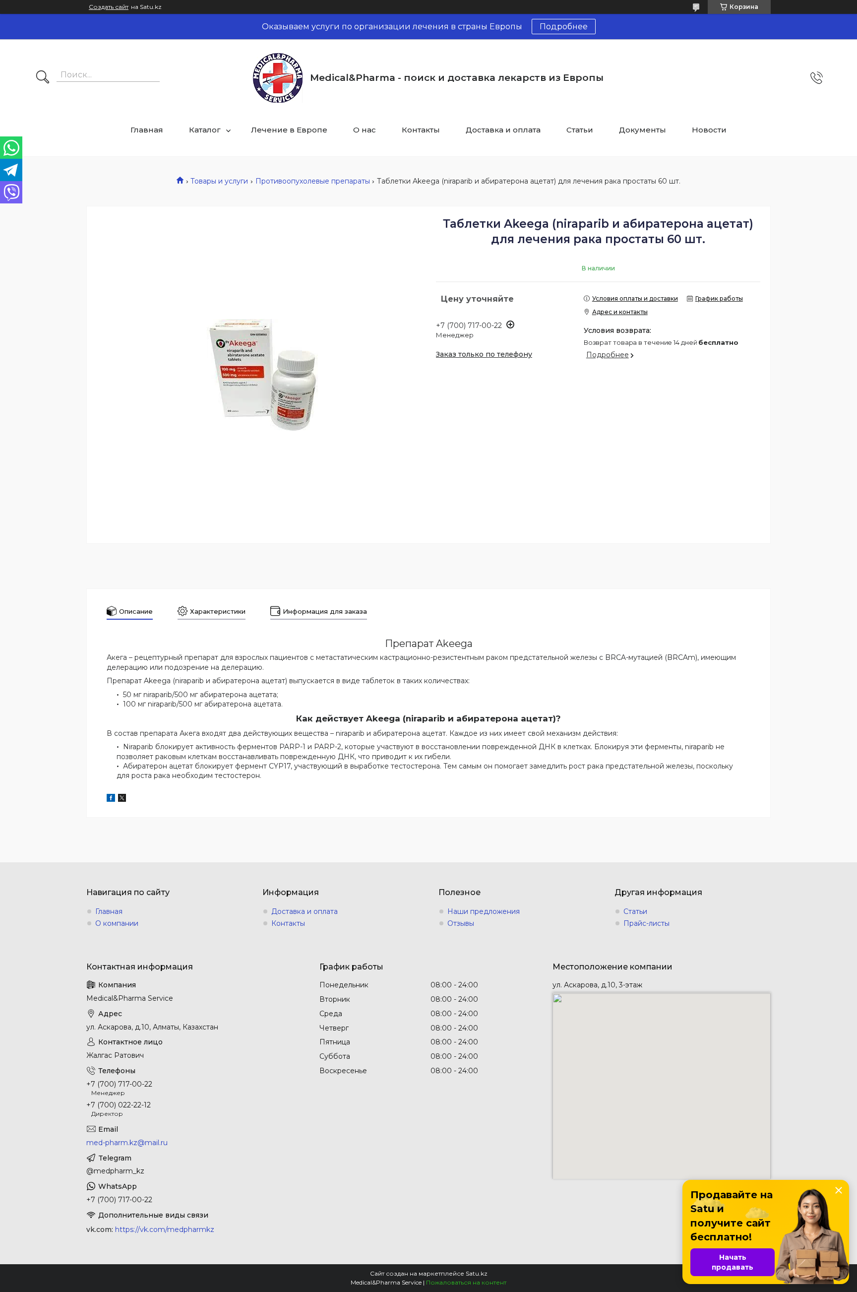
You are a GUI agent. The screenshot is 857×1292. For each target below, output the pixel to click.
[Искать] (43, 77)
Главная (146, 129)
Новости (709, 129)
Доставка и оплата (503, 129)
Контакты (421, 129)
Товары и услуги (219, 181)
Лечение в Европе (289, 129)
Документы (642, 129)
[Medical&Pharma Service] (278, 78)
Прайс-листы (646, 923)
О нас (364, 129)
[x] (122, 799)
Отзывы (460, 923)
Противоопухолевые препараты (312, 181)
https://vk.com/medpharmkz (164, 1229)
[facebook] (111, 799)
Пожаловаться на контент (466, 1282)
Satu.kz (477, 1273)
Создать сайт (108, 6)
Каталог (205, 129)
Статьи (579, 129)
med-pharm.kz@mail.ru (127, 1142)
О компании (116, 923)
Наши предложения (483, 911)
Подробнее (564, 26)
